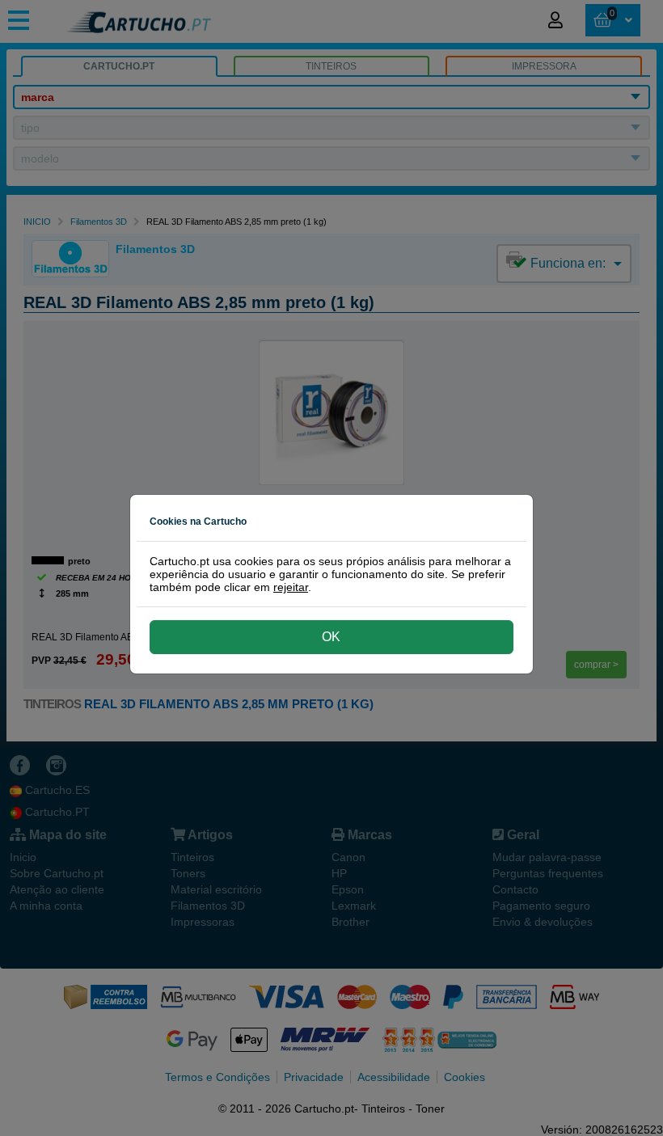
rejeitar (290, 587)
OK (331, 637)
